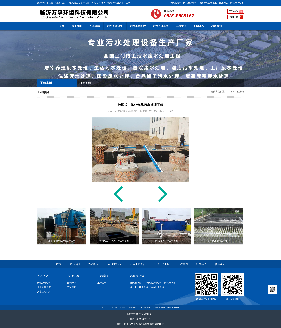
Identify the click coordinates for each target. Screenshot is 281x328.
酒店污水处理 (157, 287)
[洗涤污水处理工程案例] (166, 243)
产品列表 (43, 276)
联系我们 (216, 26)
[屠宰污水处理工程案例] (218, 243)
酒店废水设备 (206, 2)
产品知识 (71, 287)
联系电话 (233, 17)
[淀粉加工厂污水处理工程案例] (114, 243)
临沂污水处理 (159, 307)
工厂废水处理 (141, 287)
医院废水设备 (190, 2)
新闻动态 (199, 26)
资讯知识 (73, 276)
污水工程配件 (138, 26)
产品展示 (94, 26)
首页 (61, 26)
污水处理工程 (161, 26)
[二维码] (272, 289)
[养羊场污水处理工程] (118, 202)
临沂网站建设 (157, 324)
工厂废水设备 (221, 2)
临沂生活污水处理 (109, 307)
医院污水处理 (173, 307)
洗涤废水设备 (237, 2)
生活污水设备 (174, 2)
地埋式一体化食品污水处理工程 (140, 105)
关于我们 (77, 26)
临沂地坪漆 (135, 283)
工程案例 (181, 26)
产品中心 (233, 11)
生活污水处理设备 (153, 283)
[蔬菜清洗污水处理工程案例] (163, 202)
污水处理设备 (115, 26)
